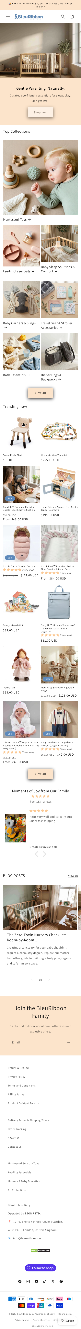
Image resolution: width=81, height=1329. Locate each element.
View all (40, 393)
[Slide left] (32, 979)
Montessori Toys (15, 219)
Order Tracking (17, 1129)
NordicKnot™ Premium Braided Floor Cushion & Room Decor (58, 568)
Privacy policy (22, 1320)
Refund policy (65, 1313)
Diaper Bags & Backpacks (51, 377)
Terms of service (41, 1320)
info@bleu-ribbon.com (28, 1238)
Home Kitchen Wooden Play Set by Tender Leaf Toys (59, 508)
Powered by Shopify (45, 1313)
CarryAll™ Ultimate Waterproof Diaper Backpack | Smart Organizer (58, 628)
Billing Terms (16, 1094)
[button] (8, 16)
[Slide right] (49, 979)
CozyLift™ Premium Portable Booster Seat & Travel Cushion (19, 508)
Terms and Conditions (22, 1085)
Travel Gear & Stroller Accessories (56, 325)
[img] (40, 796)
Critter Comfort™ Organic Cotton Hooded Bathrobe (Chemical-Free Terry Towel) (21, 745)
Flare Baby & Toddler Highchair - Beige (58, 689)
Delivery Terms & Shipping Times (28, 1120)
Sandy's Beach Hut (13, 625)
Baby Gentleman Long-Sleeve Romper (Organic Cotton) (57, 744)
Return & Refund (18, 1068)
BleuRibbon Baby (25, 1313)
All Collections (17, 1190)
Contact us (15, 1146)
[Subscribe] (68, 1042)
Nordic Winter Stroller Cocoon (19, 566)
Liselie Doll (9, 687)
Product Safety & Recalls (23, 1103)
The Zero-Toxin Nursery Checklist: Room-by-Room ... (36, 937)
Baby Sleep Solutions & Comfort (58, 269)
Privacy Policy (16, 1076)
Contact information (42, 1325)
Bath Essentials (14, 375)
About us (13, 1138)
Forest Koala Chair (13, 455)
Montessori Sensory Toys (23, 1163)
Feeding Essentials (16, 271)
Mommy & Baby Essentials (24, 1181)
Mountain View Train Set (54, 455)
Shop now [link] (40, 112)
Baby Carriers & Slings (19, 323)
